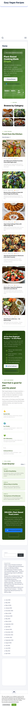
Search (6, 552)
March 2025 (8, 613)
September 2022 (9, 640)
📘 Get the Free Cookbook (12, 83)
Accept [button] (13, 704)
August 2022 (8, 642)
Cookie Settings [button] (6, 704)
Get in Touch (13, 535)
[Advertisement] (14, 21)
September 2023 (9, 624)
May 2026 (8, 602)
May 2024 (8, 618)
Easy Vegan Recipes (14, 2)
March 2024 (8, 621)
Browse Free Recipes (11, 370)
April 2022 (8, 653)
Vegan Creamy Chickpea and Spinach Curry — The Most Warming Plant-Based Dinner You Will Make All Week (13, 566)
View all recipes (5, 137)
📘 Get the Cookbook (11, 366)
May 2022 (8, 650)
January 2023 (9, 629)
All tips (22, 464)
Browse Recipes (11, 79)
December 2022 (9, 632)
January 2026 (9, 608)
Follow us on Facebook (14, 530)
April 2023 (8, 626)
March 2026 (8, 605)
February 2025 (9, 616)
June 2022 (8, 648)
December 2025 (9, 610)
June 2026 (8, 600)
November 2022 (9, 634)
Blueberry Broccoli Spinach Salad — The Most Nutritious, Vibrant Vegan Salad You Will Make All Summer (13, 578)
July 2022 (8, 645)
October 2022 (9, 637)
